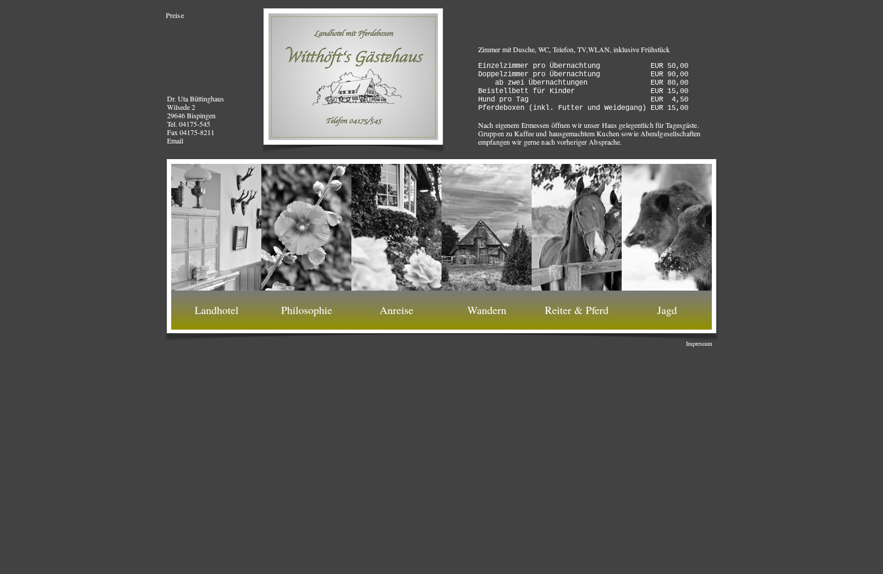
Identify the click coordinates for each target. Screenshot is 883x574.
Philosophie (306, 310)
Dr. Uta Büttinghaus (195, 98)
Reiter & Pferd (576, 310)
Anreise (396, 310)
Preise (175, 15)
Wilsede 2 (181, 107)
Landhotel (216, 310)
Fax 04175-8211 (190, 132)
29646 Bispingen (191, 115)
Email (175, 140)
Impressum (699, 343)
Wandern (486, 310)
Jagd (667, 310)
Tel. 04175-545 (188, 123)
